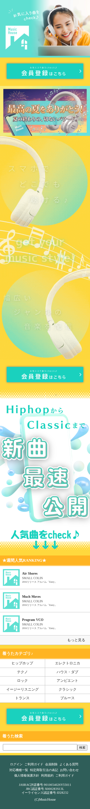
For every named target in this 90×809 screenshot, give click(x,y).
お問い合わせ (69, 770)
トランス (22, 698)
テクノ (22, 672)
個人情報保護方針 (26, 775)
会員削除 (51, 764)
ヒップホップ (22, 663)
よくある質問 (69, 764)
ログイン (16, 764)
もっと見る (76, 640)
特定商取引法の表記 (44, 770)
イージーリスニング (22, 689)
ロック (22, 680)
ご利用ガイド (33, 764)
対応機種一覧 (18, 770)
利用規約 (47, 775)
